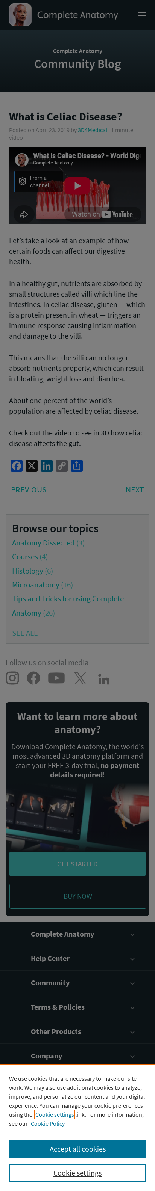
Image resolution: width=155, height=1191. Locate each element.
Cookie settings (54, 1114)
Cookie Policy (48, 1123)
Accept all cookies (78, 1148)
